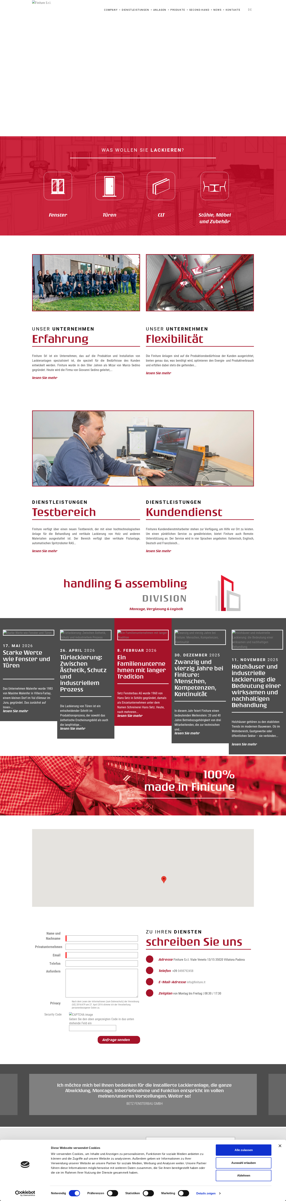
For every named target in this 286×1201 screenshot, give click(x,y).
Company (111, 9)
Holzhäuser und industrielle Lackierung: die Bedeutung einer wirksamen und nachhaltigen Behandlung (199, 686)
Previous (35, 686)
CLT (161, 215)
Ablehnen (243, 1175)
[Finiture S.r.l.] (41, 2)
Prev (35, 77)
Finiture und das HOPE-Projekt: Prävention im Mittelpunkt (255, 666)
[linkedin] (250, 4)
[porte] (109, 186)
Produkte (177, 9)
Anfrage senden (116, 1040)
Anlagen (160, 9)
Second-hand (199, 9)
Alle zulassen (244, 1150)
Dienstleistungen (135, 9)
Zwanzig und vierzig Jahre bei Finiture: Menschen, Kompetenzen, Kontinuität (141, 678)
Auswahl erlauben (243, 1162)
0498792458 (185, 971)
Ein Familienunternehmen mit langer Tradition (84, 666)
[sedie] (214, 186)
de (250, 9)
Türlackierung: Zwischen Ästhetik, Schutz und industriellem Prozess (26, 673)
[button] (163, 879)
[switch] (112, 1193)
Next (251, 77)
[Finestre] (58, 186)
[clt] (161, 186)
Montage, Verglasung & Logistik (157, 609)
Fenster (58, 215)
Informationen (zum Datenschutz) (108, 1001)
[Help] (64, 1013)
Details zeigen (206, 1193)
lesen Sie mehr (45, 378)
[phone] (235, 4)
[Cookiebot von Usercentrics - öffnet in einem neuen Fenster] (25, 1193)
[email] (240, 4)
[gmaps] (230, 4)
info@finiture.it (196, 982)
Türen (109, 215)
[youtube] (245, 4)
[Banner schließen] (280, 1145)
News (217, 9)
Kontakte (233, 9)
